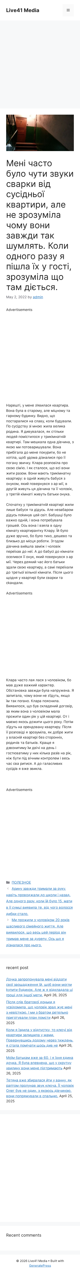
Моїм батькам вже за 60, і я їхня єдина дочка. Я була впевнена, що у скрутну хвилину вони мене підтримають (39, 1063)
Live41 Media (22, 10)
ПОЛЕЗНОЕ (21, 882)
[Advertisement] (40, 62)
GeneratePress (40, 1265)
